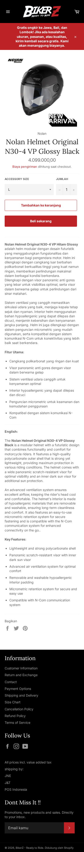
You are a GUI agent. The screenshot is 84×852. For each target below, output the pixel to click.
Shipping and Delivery (21, 695)
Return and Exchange (21, 675)
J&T (7, 783)
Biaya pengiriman (25, 166)
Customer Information (21, 668)
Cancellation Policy (19, 709)
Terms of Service (17, 722)
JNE (8, 776)
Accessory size (17, 179)
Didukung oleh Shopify (59, 847)
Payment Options (18, 689)
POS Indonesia (16, 789)
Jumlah (62, 179)
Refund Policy (15, 716)
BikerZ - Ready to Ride (29, 847)
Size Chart (13, 702)
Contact (11, 682)
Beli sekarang (41, 221)
